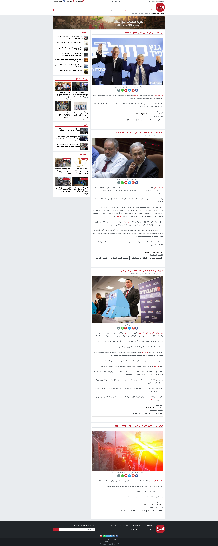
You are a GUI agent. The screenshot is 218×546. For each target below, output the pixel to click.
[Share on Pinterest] (125, 90)
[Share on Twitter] (129, 90)
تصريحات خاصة (83, 155)
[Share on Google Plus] (133, 90)
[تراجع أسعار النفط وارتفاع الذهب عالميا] (86, 71)
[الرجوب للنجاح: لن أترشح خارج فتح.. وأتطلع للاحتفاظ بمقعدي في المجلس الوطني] (80, 181)
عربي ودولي (114, 10)
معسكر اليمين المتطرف (119, 258)
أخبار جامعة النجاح (98, 10)
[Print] (118, 90)
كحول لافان (140, 119)
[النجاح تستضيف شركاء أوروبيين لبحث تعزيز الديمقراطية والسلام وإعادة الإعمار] (63, 106)
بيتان (160, 119)
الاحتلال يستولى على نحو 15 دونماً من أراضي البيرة (70, 43)
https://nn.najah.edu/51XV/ (153, 114)
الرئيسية (163, 13)
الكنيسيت (136, 413)
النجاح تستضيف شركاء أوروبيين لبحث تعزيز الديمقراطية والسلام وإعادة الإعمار (64, 114)
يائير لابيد (151, 119)
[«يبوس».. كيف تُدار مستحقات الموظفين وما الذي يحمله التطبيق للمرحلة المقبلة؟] (80, 162)
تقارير (106, 10)
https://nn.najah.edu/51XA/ (153, 252)
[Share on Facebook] (136, 90)
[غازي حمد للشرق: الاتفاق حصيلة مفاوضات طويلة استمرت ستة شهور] (63, 181)
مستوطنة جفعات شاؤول (129, 510)
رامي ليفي (145, 510)
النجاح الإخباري (160, 7)
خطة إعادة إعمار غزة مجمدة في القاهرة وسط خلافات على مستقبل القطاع (68, 130)
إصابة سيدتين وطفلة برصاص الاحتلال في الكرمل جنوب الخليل (71, 49)
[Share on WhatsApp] (122, 90)
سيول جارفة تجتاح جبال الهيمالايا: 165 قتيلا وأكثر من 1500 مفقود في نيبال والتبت (70, 54)
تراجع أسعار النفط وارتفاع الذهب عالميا (71, 70)
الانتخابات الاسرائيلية (139, 258)
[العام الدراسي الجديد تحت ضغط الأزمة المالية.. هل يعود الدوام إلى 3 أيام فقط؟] (63, 162)
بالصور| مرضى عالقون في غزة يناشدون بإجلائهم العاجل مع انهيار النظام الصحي (68, 145)
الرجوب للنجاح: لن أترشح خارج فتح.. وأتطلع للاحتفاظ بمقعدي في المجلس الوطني (80, 190)
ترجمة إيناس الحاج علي (156, 333)
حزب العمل (147, 413)
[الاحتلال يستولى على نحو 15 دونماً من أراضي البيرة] (86, 43)
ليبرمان (129, 119)
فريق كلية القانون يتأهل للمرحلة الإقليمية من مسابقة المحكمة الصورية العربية (80, 114)
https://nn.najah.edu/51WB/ (153, 407)
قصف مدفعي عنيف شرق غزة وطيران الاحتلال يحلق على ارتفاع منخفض (69, 37)
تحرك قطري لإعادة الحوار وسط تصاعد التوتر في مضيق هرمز (69, 65)
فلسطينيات (143, 10)
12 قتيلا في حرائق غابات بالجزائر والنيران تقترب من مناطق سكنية (69, 60)
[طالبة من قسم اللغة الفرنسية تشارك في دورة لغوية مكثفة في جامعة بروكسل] (63, 86)
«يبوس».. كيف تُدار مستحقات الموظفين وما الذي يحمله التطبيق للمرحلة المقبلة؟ (81, 171)
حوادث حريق (157, 510)
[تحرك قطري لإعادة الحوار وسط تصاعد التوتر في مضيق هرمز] (86, 66)
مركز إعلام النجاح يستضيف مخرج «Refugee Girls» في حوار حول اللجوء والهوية (80, 94)
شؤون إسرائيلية (123, 10)
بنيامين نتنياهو (101, 258)
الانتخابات (158, 413)
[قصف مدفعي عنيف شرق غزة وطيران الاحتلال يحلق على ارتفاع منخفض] (86, 38)
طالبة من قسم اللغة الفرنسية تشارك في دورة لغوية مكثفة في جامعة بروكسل (63, 95)
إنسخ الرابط (138, 114)
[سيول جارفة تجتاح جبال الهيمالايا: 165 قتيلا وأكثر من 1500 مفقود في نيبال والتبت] (86, 55)
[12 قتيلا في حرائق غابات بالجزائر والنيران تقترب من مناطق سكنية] (86, 60)
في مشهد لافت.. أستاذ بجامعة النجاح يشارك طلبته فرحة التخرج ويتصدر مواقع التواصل (68, 138)
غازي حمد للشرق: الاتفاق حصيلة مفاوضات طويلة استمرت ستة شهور (63, 189)
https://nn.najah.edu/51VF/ (153, 504)
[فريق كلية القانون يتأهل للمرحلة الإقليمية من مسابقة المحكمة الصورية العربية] (80, 106)
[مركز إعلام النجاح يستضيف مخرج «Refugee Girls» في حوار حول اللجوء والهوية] (80, 86)
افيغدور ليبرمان (156, 258)
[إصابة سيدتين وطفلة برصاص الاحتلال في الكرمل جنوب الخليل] (86, 49)
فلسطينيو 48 (133, 10)
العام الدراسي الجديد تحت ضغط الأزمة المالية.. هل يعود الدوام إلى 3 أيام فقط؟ (63, 171)
